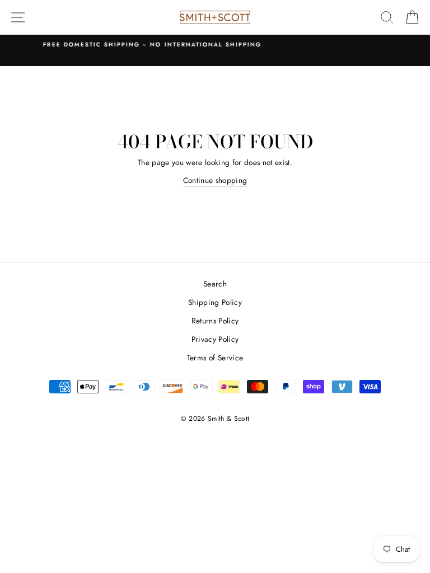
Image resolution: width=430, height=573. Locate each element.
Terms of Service (215, 357)
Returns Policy (215, 320)
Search (215, 283)
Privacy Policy (215, 339)
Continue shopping (215, 180)
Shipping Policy (215, 302)
